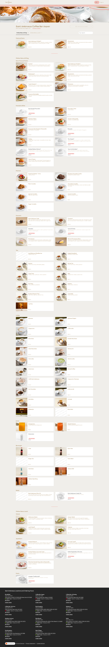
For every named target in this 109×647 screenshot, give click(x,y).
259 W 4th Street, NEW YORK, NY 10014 (45, 633)
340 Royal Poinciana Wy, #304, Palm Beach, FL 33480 (49, 621)
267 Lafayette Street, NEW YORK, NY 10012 (77, 609)
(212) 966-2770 (69, 619)
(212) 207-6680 (39, 607)
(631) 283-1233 (8, 631)
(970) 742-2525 (39, 595)
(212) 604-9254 (39, 631)
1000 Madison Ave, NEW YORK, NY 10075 (15, 621)
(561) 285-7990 (39, 619)
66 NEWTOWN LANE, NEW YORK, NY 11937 (46, 609)
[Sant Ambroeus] (8, 2)
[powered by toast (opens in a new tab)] (10, 643)
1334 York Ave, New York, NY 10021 (13, 609)
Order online (8, 602)
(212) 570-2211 (8, 619)
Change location (36, 28)
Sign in (102, 2)
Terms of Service (20, 643)
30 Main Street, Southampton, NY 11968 (15, 633)
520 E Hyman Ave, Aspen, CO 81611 (44, 597)
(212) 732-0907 (9, 595)
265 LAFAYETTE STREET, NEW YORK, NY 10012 (78, 621)
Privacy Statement (30, 643)
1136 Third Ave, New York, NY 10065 (74, 597)
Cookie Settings (41, 643)
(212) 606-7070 (8, 607)
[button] (22, 33)
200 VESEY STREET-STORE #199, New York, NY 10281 (18, 597)
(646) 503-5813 (69, 595)
